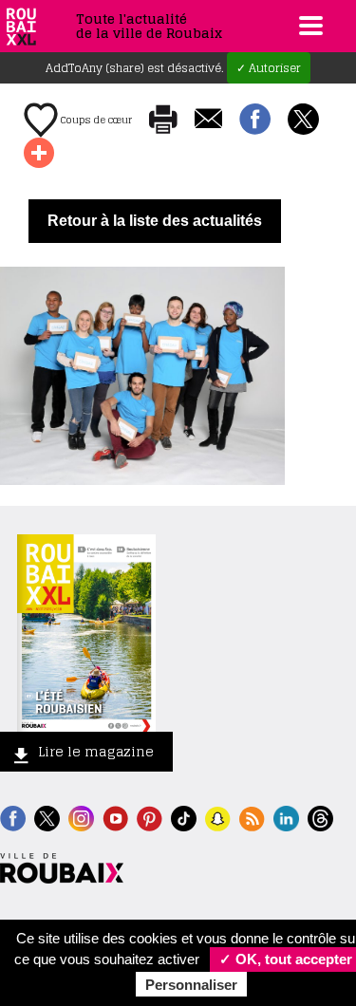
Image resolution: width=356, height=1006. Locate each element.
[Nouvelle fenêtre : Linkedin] (286, 816)
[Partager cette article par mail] (208, 120)
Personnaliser (191, 985)
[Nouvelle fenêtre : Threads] (320, 816)
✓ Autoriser (268, 68)
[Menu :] (308, 26)
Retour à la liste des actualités (154, 221)
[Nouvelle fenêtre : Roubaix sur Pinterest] (149, 816)
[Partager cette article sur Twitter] (303, 120)
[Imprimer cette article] (163, 120)
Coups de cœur (95, 119)
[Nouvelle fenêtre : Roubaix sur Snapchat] (218, 816)
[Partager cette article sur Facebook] (255, 120)
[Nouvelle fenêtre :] (115, 816)
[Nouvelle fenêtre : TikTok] (184, 816)
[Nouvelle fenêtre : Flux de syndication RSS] (252, 816)
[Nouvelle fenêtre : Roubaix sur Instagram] (81, 816)
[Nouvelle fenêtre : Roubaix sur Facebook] (13, 816)
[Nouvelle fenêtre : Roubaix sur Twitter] (47, 816)
